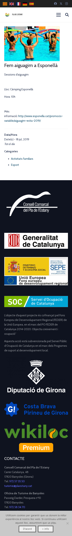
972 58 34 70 (17, 507)
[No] (67, 523)
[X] (61, 3)
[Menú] (58, 14)
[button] (67, 14)
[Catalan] (5, 4)
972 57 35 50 (17, 481)
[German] (25, 4)
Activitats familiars (22, 158)
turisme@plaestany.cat (18, 486)
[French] (18, 4)
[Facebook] (55, 3)
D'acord (27, 528)
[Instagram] (66, 3)
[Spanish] (31, 4)
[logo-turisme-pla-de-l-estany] (14, 15)
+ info (45, 528)
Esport (15, 165)
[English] (11, 4)
